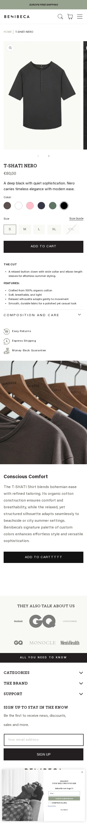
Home (8, 32)
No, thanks (64, 810)
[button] (80, 16)
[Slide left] (38, 156)
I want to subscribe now (64, 798)
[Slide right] (49, 156)
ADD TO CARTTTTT (43, 557)
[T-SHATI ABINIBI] (7, 205)
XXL (73, 231)
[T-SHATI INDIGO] (41, 205)
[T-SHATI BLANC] (18, 205)
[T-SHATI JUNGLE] (52, 205)
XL (54, 229)
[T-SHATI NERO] (64, 205)
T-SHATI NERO (24, 32)
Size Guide (76, 218)
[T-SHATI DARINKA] (30, 205)
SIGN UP (44, 754)
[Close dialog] (82, 772)
